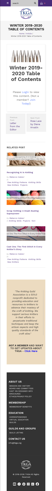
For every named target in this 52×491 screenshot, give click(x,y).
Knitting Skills (34, 182)
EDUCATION (16, 412)
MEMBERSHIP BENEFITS (20, 407)
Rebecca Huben (16, 177)
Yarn (33, 221)
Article (29, 34)
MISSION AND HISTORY (19, 386)
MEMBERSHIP (17, 402)
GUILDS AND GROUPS (22, 428)
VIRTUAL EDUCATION (18, 420)
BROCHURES (15, 394)
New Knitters (13, 185)
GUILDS (12, 422)
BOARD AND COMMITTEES (21, 388)
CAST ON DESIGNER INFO (21, 391)
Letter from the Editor (15, 123)
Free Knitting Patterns (17, 182)
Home (21, 34)
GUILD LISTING (16, 433)
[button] (42, 3)
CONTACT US (17, 438)
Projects (23, 185)
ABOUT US (15, 381)
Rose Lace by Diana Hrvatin (35, 123)
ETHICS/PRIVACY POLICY (20, 396)
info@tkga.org (15, 443)
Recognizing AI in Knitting (20, 172)
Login (25, 92)
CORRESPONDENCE (18, 417)
